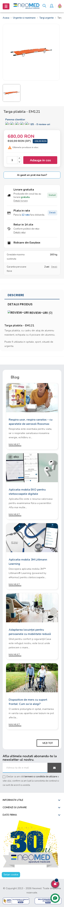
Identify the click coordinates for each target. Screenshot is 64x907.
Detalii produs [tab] (20, 304)
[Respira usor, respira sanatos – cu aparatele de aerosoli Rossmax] (32, 397)
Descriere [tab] (16, 295)
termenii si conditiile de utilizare (41, 776)
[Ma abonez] (54, 768)
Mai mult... (15, 444)
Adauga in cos (40, 160)
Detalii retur (20, 232)
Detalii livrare (21, 200)
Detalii (52, 212)
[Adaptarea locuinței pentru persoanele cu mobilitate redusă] (32, 607)
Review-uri (41, 313)
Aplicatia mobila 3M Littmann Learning (28, 562)
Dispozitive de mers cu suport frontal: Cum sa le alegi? (28, 702)
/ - (40, 124)
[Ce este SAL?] (16, 900)
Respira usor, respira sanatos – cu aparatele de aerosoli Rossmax (30, 422)
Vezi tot (47, 743)
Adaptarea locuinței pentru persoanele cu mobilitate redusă (30, 632)
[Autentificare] (51, 6)
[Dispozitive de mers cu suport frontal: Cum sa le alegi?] (32, 677)
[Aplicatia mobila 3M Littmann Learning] (32, 537)
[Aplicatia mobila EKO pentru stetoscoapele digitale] (32, 467)
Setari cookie (11, 874)
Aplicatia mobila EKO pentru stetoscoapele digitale (27, 492)
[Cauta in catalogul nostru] (44, 6)
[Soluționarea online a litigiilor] (48, 900)
